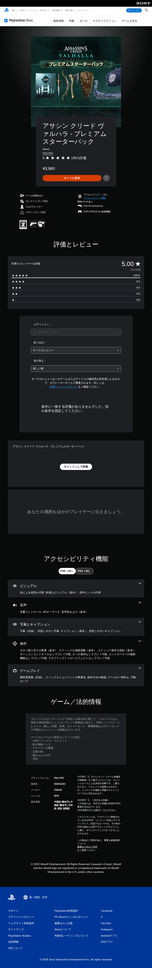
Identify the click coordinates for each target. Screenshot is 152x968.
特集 (71, 20)
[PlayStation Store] (19, 20)
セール (83, 20)
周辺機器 (56, 10)
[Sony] (143, 5)
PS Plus (43, 10)
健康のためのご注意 (87, 846)
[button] (95, 198)
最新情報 (69, 10)
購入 (14, 10)
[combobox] (76, 332)
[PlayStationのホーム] (6, 10)
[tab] (67, 571)
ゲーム (32, 10)
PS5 (22, 10)
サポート (82, 10)
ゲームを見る (129, 20)
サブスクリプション (104, 20)
